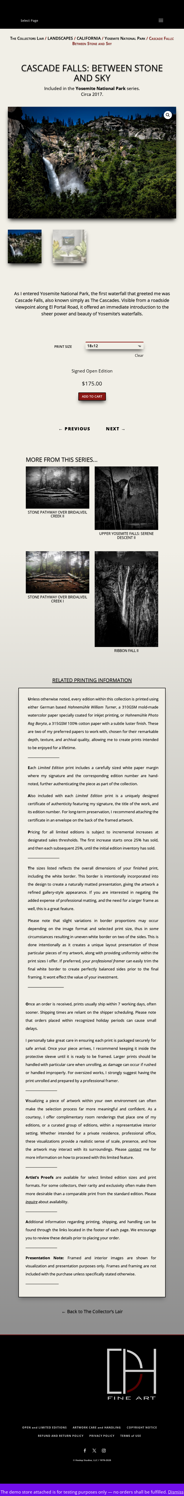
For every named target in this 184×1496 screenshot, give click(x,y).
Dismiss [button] (176, 1492)
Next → (116, 429)
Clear (139, 355)
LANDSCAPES (60, 38)
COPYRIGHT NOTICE (142, 1427)
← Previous (74, 429)
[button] (168, 115)
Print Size (63, 346)
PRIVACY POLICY (101, 1436)
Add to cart (92, 396)
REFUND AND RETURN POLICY (60, 1436)
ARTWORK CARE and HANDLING (97, 1427)
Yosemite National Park (125, 38)
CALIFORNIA (89, 38)
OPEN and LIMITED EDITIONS (44, 1427)
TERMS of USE (130, 1436)
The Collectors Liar (27, 38)
